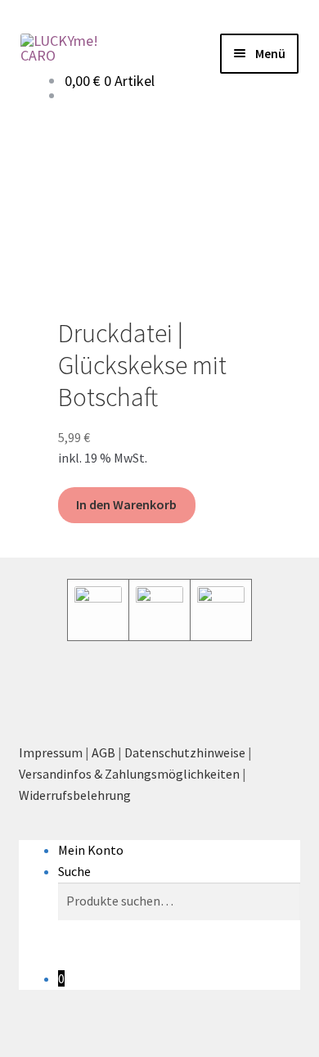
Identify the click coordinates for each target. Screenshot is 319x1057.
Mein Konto (91, 850)
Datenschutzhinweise (184, 752)
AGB (103, 752)
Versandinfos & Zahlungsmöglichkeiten (129, 774)
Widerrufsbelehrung (75, 795)
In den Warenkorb (126, 504)
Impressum (51, 752)
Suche (74, 871)
